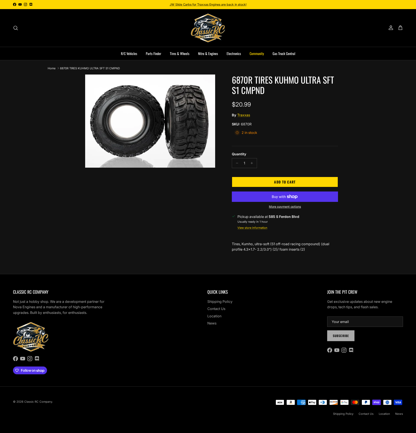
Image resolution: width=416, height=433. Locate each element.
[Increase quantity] (253, 163)
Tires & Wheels (179, 53)
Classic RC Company (38, 401)
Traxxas (243, 115)
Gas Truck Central (284, 53)
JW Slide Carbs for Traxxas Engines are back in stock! (208, 4)
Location (214, 316)
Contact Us (216, 309)
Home (52, 68)
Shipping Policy (219, 301)
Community (257, 53)
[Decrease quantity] (236, 163)
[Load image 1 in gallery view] (150, 121)
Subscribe (341, 335)
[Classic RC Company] (208, 27)
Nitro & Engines (208, 53)
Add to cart (285, 182)
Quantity (239, 154)
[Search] (15, 28)
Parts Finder (153, 53)
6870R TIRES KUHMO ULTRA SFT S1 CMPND (90, 68)
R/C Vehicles (129, 53)
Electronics (234, 53)
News (211, 323)
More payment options (285, 206)
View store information (252, 227)
